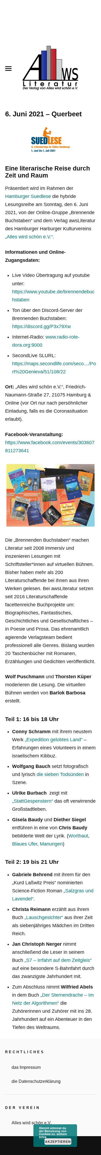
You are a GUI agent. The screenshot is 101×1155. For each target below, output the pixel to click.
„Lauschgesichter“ (44, 917)
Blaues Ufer (24, 844)
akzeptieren (58, 1141)
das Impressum (26, 1067)
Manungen (51, 844)
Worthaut (78, 836)
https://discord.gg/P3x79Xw (41, 326)
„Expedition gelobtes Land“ (53, 739)
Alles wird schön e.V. (31, 1122)
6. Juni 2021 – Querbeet (43, 114)
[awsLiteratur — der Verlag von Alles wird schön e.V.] (50, 69)
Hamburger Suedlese (28, 196)
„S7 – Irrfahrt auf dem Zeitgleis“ (58, 960)
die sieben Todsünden (60, 774)
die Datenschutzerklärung (36, 1081)
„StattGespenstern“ (32, 801)
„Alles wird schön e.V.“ (29, 236)
